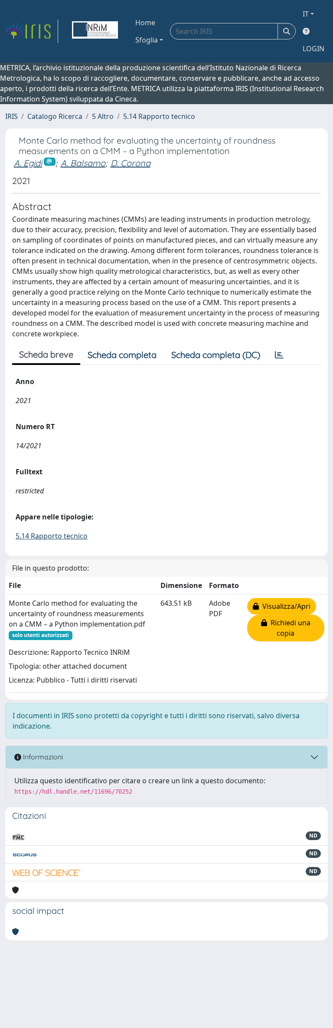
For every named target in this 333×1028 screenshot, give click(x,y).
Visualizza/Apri (284, 606)
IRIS (11, 116)
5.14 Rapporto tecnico (159, 116)
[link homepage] (31, 31)
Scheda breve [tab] (46, 354)
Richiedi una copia (288, 628)
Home (145, 22)
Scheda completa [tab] (122, 354)
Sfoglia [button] (146, 40)
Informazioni (42, 756)
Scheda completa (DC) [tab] (215, 354)
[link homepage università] (95, 31)
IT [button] (306, 14)
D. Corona (130, 163)
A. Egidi (28, 163)
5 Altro (103, 116)
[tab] (279, 355)
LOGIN (313, 48)
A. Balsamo (83, 163)
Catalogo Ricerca (54, 116)
